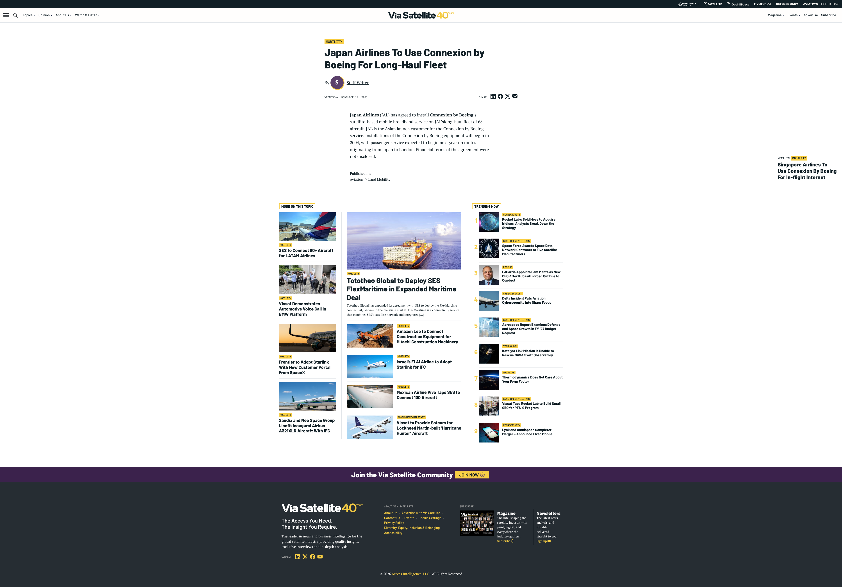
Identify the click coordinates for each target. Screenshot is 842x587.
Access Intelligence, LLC (410, 573)
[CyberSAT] (762, 4)
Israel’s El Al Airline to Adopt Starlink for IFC (424, 364)
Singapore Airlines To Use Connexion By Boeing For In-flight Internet (807, 170)
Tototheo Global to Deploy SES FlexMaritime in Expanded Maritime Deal (402, 289)
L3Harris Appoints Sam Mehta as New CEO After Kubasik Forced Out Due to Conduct (531, 276)
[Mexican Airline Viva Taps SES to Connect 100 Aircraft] (370, 396)
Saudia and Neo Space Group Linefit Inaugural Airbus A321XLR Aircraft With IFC (307, 425)
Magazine (775, 15)
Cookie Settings (430, 518)
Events (793, 15)
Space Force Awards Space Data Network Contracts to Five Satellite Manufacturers (529, 250)
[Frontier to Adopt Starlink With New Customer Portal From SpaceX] (307, 338)
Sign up (542, 541)
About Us (62, 15)
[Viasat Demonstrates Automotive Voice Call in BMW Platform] (307, 279)
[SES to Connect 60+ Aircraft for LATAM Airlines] (307, 226)
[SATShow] (713, 4)
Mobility (334, 41)
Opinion (44, 15)
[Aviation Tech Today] (821, 4)
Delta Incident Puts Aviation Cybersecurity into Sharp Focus (526, 300)
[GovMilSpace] (738, 4)
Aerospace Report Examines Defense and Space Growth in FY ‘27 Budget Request (531, 329)
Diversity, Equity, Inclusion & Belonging (412, 528)
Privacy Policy (394, 523)
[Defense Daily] (787, 4)
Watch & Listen (86, 15)
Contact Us (392, 518)
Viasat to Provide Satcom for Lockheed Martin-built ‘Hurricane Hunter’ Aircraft (429, 428)
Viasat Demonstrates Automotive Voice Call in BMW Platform (302, 309)
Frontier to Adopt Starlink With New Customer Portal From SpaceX (304, 367)
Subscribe (828, 15)
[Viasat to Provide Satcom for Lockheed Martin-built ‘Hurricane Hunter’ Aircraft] (370, 427)
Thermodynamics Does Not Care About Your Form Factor (532, 379)
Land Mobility (379, 179)
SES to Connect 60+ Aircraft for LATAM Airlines (306, 253)
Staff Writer (358, 83)
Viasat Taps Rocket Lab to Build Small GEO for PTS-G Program (531, 405)
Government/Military (411, 417)
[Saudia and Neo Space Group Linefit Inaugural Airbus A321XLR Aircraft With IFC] (307, 396)
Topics (27, 15)
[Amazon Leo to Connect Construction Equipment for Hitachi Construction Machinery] (370, 336)
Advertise (811, 15)
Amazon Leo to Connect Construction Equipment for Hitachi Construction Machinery (427, 336)
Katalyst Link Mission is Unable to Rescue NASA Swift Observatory (528, 353)
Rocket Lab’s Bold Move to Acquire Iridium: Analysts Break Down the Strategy (528, 223)
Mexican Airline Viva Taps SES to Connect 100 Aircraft (428, 394)
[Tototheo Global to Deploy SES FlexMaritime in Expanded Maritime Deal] (404, 241)
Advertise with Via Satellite (420, 513)
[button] (6, 15)
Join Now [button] (469, 474)
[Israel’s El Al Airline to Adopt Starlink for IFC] (370, 366)
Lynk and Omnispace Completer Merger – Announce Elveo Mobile (527, 432)
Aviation (356, 179)
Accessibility (393, 533)
